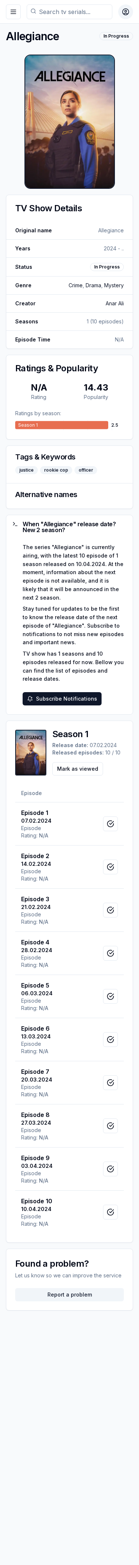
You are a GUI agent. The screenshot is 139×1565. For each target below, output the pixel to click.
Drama (93, 285)
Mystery (114, 285)
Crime (76, 285)
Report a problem (69, 1294)
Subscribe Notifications (66, 698)
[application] (69, 425)
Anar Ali (115, 303)
